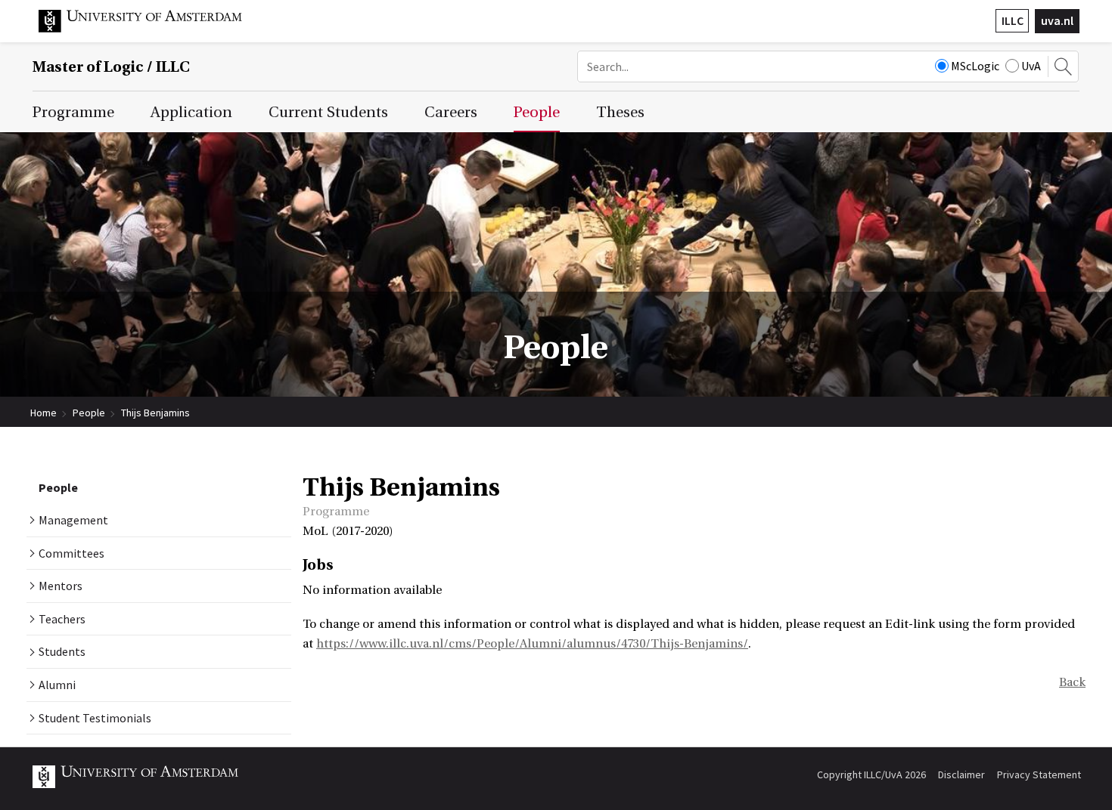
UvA (1031, 65)
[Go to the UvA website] (152, 29)
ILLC (1012, 20)
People (89, 412)
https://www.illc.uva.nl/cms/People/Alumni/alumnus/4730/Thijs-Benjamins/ (532, 644)
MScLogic (975, 65)
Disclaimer (961, 774)
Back (1072, 682)
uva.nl (1057, 20)
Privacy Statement (1039, 774)
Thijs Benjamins (155, 412)
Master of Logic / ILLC (111, 67)
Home (43, 412)
